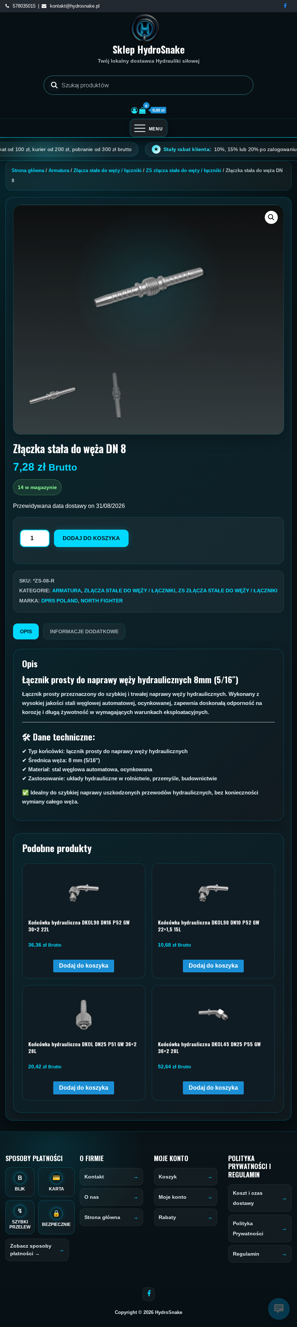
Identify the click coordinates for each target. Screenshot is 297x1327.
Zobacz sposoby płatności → (30, 1249)
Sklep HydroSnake (149, 49)
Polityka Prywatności (248, 1228)
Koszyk (168, 1177)
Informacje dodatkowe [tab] (84, 631)
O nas (91, 1197)
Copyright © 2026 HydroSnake (148, 1312)
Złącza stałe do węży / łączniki (108, 170)
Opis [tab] (26, 631)
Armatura (59, 170)
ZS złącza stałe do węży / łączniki (183, 170)
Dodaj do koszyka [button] (83, 966)
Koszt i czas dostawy (248, 1198)
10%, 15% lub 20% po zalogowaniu (201, 149)
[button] (271, 217)
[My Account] (134, 110)
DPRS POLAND (59, 601)
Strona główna (28, 170)
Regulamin (246, 1254)
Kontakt (94, 1177)
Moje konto (173, 1197)
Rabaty (167, 1217)
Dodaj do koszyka (91, 538)
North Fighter (102, 601)
